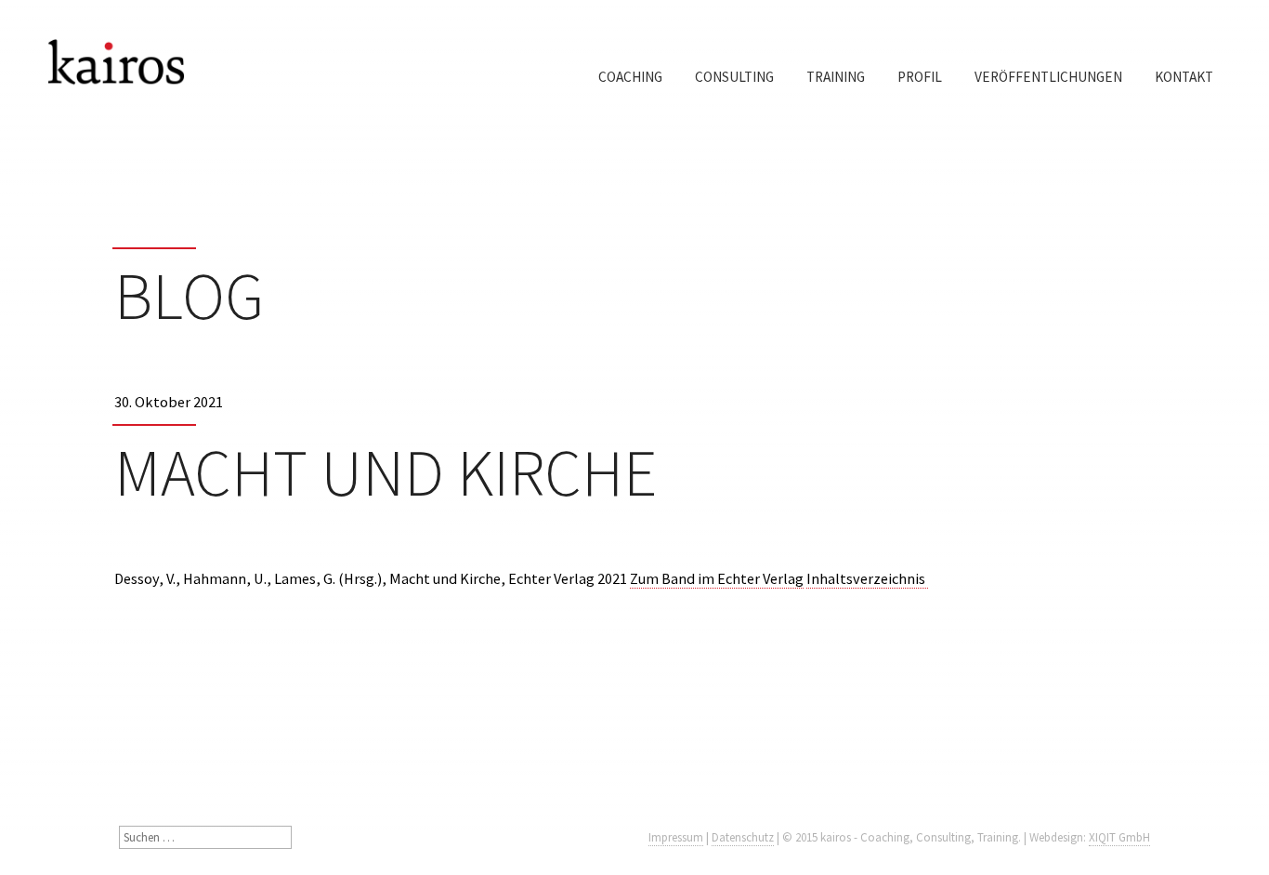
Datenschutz (743, 837)
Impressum (675, 837)
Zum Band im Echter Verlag (717, 578)
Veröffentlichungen (1048, 77)
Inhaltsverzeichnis (867, 578)
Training (835, 77)
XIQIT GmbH (1119, 837)
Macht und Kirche (385, 472)
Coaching (630, 77)
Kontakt (1184, 77)
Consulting (734, 77)
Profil (919, 77)
